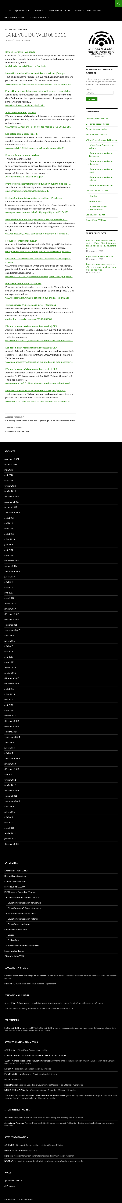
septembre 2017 (12, 571)
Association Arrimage (14, 1123)
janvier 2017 (10, 608)
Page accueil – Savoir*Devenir (100, 256)
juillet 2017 (9, 576)
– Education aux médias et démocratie (23, 902)
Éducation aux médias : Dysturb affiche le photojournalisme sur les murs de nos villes (102, 267)
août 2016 (9, 635)
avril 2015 (8, 705)
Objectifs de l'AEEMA (96, 220)
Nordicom (8, 1155)
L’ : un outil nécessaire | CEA (31, 326)
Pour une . (22, 155)
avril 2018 (8, 550)
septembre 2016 (12, 630)
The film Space (11, 1008)
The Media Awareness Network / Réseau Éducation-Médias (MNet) (35, 1095)
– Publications (95, 201)
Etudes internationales (38, 18)
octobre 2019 (10, 507)
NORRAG (9, 1161)
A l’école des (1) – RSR (20, 112)
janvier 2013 (10, 763)
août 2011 (9, 806)
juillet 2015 (9, 694)
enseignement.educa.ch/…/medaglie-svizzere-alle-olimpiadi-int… (38, 251)
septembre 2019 (12, 512)
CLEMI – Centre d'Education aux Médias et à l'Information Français (35, 1055)
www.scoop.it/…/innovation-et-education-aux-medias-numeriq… (38, 83)
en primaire (23, 283)
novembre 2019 (11, 502)
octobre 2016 (10, 624)
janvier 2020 (10, 491)
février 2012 (10, 779)
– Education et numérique (100, 185)
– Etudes (93, 196)
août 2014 (9, 742)
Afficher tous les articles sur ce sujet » (24, 176)
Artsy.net (8, 1117)
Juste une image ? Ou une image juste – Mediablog (30, 304)
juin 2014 (8, 753)
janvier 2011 (10, 838)
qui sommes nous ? (23, 11)
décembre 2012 (11, 769)
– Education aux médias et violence (22, 918)
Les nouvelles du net (16, 30)
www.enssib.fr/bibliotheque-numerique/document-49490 (34, 148)
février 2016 (10, 667)
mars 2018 (9, 555)
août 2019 (9, 518)
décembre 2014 (11, 721)
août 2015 (9, 689)
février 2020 (10, 485)
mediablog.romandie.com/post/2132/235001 (28, 319)
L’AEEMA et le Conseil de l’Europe (87, 11)
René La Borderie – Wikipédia (20, 51)
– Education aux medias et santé (21, 913)
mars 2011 (9, 828)
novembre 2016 (11, 619)
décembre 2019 (11, 496)
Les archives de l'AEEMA (97, 190)
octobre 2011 (10, 796)
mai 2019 (8, 523)
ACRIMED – (10, 1145)
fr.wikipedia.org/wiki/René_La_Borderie (25, 66)
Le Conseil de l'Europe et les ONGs (20, 1028)
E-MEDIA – (9, 1068)
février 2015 (10, 715)
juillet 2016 (9, 641)
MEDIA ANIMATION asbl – (17, 1090)
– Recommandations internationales (98, 208)
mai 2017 (8, 587)
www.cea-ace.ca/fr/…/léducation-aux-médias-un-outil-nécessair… (39, 340)
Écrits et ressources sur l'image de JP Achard (25, 975)
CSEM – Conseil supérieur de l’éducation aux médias (28, 1060)
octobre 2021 (10, 464)
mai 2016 (8, 651)
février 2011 (10, 833)
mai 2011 (8, 822)
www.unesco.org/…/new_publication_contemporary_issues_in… (37, 233)
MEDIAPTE (9, 983)
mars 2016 (9, 662)
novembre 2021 (11, 459)
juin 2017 (8, 582)
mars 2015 (9, 710)
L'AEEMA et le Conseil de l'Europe (101, 140)
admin (27, 40)
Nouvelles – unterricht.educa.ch (21, 240)
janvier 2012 (10, 785)
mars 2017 (9, 598)
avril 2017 (8, 592)
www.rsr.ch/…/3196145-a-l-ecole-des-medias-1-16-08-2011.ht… (38, 126)
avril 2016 (8, 657)
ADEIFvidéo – (10, 1050)
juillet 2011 (9, 812)
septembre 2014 (12, 737)
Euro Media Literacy (13, 1074)
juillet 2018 (9, 539)
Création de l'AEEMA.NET (98, 118)
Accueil (7, 11)
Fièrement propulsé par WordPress (18, 1199)
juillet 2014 (9, 747)
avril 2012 (8, 774)
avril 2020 (8, 475)
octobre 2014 (10, 731)
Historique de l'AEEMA (96, 134)
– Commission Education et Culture (22, 897)
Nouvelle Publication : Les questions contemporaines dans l (36, 219)
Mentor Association (13, 1150)
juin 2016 (8, 646)
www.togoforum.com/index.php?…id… (24, 105)
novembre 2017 (11, 560)
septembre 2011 (12, 801)
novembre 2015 (11, 683)
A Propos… (39, 11)
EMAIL (89, 89)
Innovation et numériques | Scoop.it (35, 73)
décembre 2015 (11, 678)
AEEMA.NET (12, 3)
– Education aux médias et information (23, 908)
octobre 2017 (10, 566)
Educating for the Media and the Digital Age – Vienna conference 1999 (40, 419)
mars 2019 (9, 528)
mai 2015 (8, 699)
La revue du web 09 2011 (17, 430)
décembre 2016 (11, 614)
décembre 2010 (11, 844)
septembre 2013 (12, 758)
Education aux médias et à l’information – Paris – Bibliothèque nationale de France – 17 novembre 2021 (101, 244)
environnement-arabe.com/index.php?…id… (27, 190)
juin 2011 (8, 817)
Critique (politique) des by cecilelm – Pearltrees (33, 197)
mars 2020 (9, 480)
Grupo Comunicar (12, 1079)
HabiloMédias (10, 1084)
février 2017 (10, 603)
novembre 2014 (11, 726)
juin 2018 (8, 544)
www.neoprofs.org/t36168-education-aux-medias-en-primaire (37, 297)
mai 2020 (8, 469)
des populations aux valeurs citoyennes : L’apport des (38, 91)
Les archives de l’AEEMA (14, 18)
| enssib (21, 133)
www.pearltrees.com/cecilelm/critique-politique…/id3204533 (36, 212)
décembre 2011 (11, 790)
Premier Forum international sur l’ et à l (38, 183)
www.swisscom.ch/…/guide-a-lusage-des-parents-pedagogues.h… (38, 276)
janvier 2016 (10, 673)
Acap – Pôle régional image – (17, 1003)
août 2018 (9, 534)
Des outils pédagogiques (59, 11)
